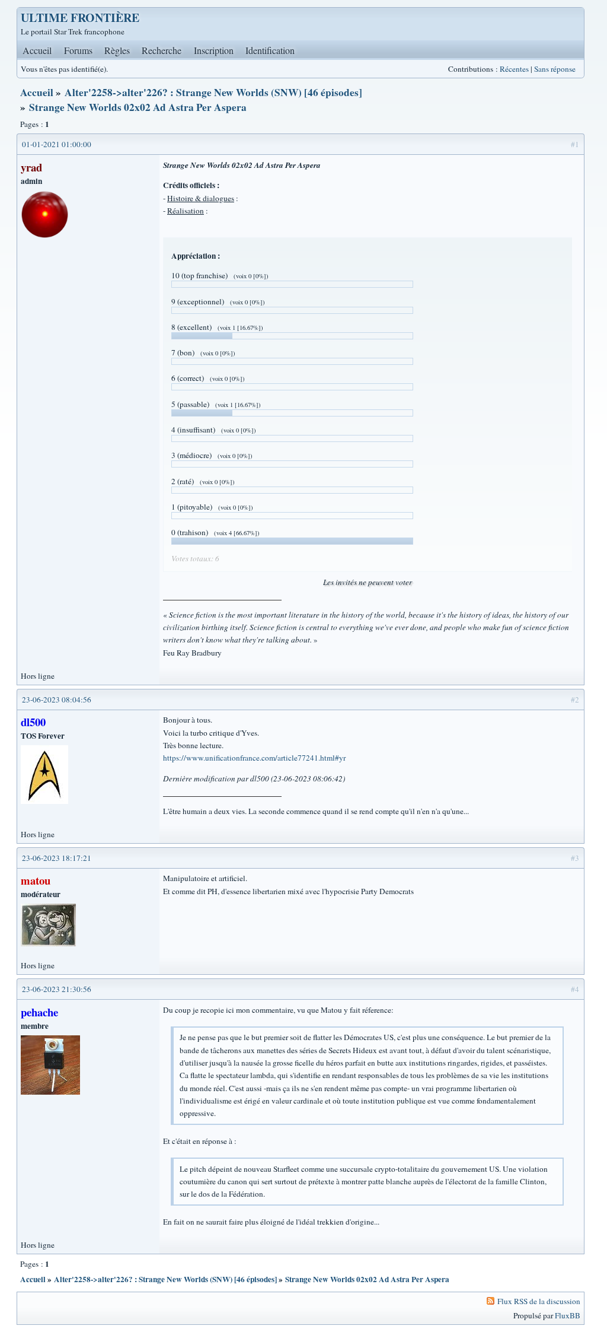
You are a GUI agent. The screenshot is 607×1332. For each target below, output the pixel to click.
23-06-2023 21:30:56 (56, 989)
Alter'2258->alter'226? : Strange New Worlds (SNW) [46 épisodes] (213, 92)
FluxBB (567, 1315)
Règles (117, 50)
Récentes (514, 68)
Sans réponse (555, 68)
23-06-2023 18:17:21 (56, 858)
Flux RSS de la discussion (538, 1301)
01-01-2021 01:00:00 (56, 144)
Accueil (37, 50)
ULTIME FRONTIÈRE (80, 17)
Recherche (161, 50)
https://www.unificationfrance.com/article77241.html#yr (254, 757)
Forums (78, 50)
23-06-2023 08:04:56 (56, 699)
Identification (270, 50)
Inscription (214, 50)
